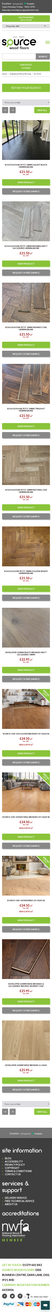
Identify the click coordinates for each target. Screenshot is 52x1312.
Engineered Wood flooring (20, 74)
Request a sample (26, 191)
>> (12, 110)
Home (4, 74)
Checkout (26, 66)
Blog (8, 1158)
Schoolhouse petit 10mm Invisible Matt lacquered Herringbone (26, 247)
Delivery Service (16, 1197)
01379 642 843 (26, 18)
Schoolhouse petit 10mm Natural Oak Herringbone (26, 491)
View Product (26, 182)
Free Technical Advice (19, 1201)
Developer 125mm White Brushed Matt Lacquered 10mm (26, 653)
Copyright (12, 1167)
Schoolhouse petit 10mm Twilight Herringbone (26, 409)
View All (42, 110)
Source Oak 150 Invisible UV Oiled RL (26, 900)
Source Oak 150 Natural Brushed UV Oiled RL (26, 817)
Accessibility (14, 1161)
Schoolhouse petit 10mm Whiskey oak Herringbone (26, 328)
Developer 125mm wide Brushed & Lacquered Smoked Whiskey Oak (26, 985)
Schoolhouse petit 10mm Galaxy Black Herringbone (26, 166)
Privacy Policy (15, 1164)
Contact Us (13, 1174)
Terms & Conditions (18, 1171)
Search (43, 56)
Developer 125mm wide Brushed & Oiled (26, 1065)
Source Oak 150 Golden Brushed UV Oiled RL (26, 733)
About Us (11, 1204)
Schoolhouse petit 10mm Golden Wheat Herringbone (26, 572)
